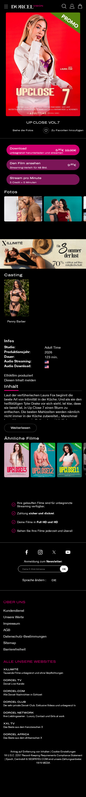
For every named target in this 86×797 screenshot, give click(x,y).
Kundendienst (13, 610)
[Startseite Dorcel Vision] (27, 6)
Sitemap (9, 643)
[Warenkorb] (80, 6)
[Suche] (64, 6)
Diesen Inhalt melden (20, 380)
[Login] (72, 6)
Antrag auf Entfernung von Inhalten (30, 751)
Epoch (9, 759)
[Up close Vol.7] (43, 64)
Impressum (11, 623)
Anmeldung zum (43, 561)
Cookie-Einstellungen (64, 751)
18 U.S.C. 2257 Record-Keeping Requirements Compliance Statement (43, 755)
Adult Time (53, 347)
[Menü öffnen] (5, 4)
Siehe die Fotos (23, 130)
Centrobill (19, 759)
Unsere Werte (13, 617)
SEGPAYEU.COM (38, 759)
